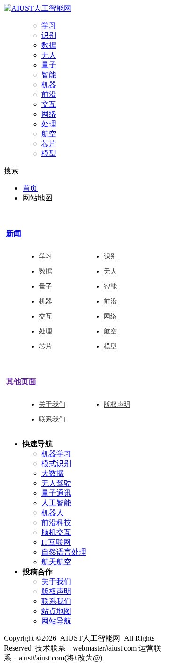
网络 (48, 114)
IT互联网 (56, 542)
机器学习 (56, 454)
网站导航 (56, 621)
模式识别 (56, 463)
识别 (48, 35)
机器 (48, 85)
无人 (48, 55)
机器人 (52, 513)
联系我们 (52, 419)
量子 (48, 65)
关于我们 (52, 404)
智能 (48, 75)
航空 (48, 134)
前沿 (48, 94)
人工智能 (56, 503)
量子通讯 (56, 493)
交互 (48, 104)
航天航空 (56, 562)
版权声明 (117, 404)
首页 (30, 188)
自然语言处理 (63, 552)
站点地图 (56, 611)
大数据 (52, 473)
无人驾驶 (56, 483)
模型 (48, 153)
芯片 (48, 144)
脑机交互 (56, 532)
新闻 (13, 233)
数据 (48, 45)
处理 (48, 124)
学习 (48, 26)
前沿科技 (56, 522)
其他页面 (21, 381)
